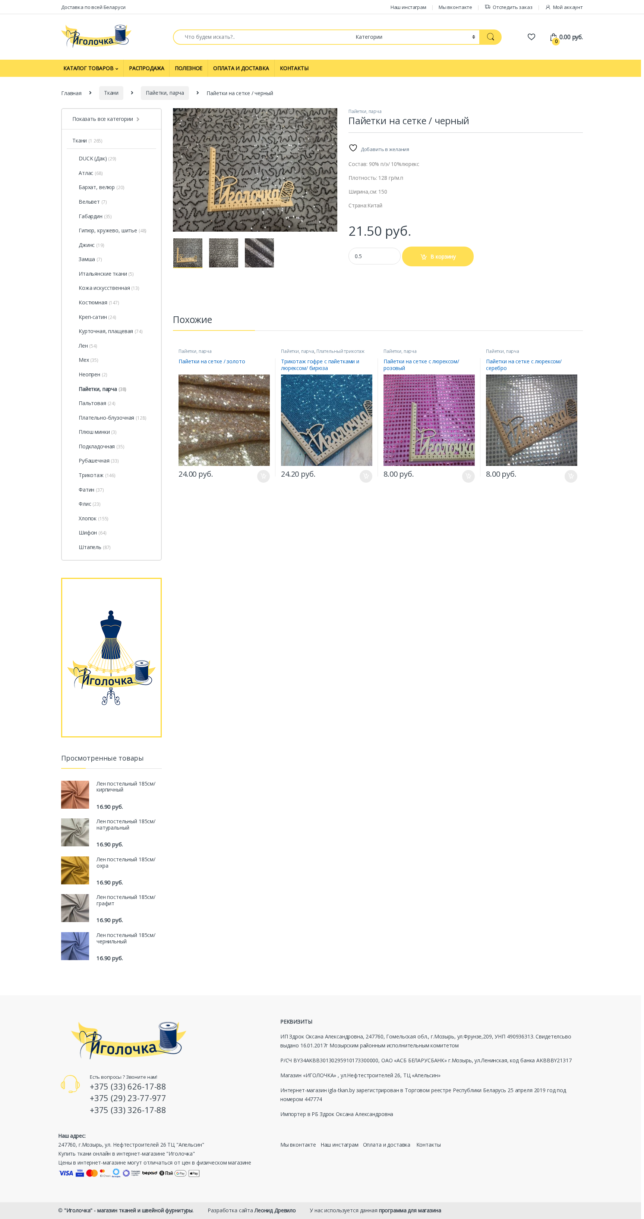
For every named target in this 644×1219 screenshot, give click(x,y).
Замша (90, 259)
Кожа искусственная (109, 287)
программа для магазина (410, 1210)
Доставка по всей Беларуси (93, 7)
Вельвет (93, 201)
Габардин (95, 216)
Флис (90, 503)
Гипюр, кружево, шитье (112, 230)
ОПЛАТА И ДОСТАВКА (241, 68)
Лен (88, 345)
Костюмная (99, 302)
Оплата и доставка (387, 1144)
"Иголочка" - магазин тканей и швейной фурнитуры (128, 1210)
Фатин (91, 489)
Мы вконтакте (455, 7)
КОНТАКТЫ (294, 68)
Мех (88, 359)
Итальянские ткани (106, 273)
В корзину (443, 256)
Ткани (111, 92)
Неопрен (93, 374)
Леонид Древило (275, 1210)
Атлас (91, 172)
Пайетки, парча (165, 92)
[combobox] (262, 37)
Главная (71, 92)
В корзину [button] (260, 476)
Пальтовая (97, 403)
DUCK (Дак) (93, 158)
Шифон (93, 532)
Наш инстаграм (408, 7)
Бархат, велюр (101, 187)
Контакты (428, 1144)
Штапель (95, 547)
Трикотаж (97, 475)
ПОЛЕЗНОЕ (188, 68)
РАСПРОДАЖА (146, 68)
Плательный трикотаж (340, 351)
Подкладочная (101, 446)
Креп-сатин (97, 316)
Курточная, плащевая (111, 331)
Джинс (91, 244)
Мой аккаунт (568, 7)
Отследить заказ (513, 7)
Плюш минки (98, 431)
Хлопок (93, 518)
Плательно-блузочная (112, 417)
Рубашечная (99, 460)
